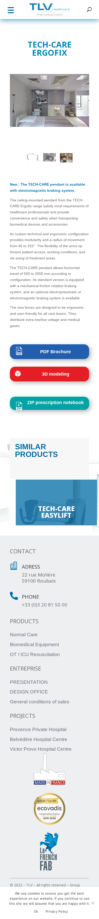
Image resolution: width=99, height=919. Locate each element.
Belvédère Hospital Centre (38, 739)
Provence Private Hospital (38, 729)
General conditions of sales (39, 701)
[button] (10, 9)
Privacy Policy (57, 911)
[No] (92, 903)
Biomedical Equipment (34, 644)
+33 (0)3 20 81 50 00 (44, 604)
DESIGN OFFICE (29, 691)
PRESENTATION (29, 682)
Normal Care (24, 634)
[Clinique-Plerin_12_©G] (49, 100)
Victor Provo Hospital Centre (41, 749)
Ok (36, 911)
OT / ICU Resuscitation (35, 654)
